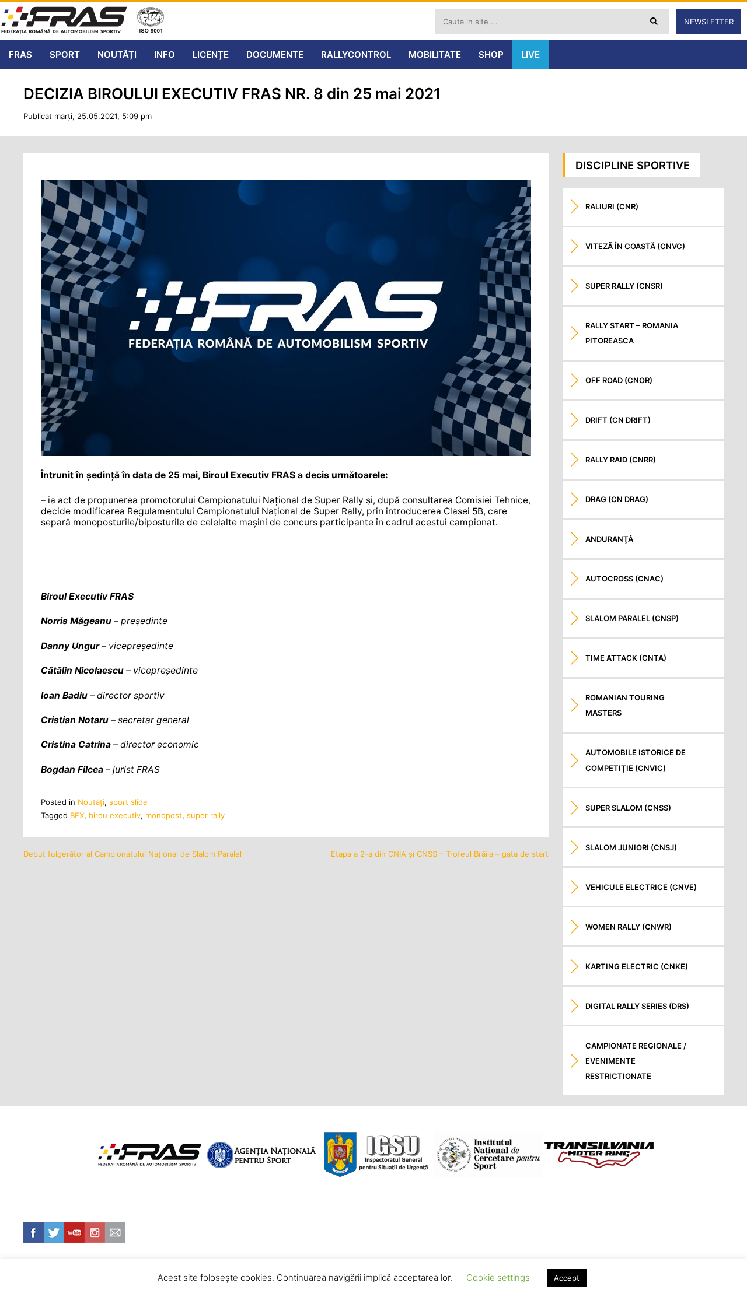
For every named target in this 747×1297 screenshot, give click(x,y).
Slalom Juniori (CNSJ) (631, 847)
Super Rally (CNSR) (624, 285)
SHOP (491, 54)
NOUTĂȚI (117, 54)
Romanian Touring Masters (625, 705)
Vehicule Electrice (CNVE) (641, 887)
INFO (164, 54)
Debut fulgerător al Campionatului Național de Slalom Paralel (132, 853)
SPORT (65, 54)
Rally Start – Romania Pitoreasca (631, 333)
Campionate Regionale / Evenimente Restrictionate (635, 1061)
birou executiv (115, 815)
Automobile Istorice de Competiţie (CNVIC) (635, 760)
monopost (163, 815)
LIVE (530, 54)
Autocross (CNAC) (624, 578)
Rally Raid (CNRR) (620, 459)
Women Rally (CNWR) (628, 926)
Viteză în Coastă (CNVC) (635, 246)
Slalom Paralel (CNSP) (632, 618)
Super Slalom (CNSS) (628, 807)
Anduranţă (609, 539)
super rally (206, 815)
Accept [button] (567, 1277)
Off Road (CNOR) (618, 380)
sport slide (128, 802)
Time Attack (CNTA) (625, 657)
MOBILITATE (435, 54)
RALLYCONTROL (356, 54)
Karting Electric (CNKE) (636, 966)
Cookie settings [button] (498, 1277)
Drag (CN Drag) (616, 499)
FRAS (20, 54)
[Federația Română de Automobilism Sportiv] (64, 21)
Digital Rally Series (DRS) (637, 1006)
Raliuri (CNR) (611, 206)
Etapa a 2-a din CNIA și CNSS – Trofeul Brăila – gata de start (440, 853)
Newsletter (709, 21)
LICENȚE (211, 54)
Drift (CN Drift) (618, 420)
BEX (77, 815)
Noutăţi (91, 802)
